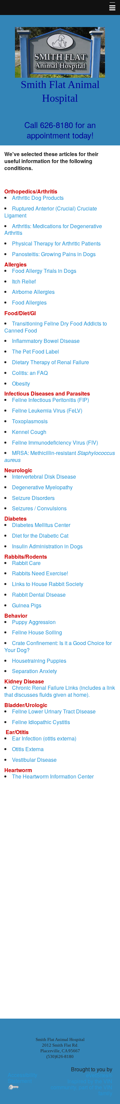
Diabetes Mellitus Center (41, 525)
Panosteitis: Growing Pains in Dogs (54, 254)
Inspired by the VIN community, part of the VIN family (81, 1087)
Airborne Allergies (33, 292)
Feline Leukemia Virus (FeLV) (47, 410)
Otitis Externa (28, 749)
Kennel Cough (29, 432)
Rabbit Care (26, 563)
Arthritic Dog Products (38, 197)
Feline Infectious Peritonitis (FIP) (50, 400)
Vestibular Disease (34, 759)
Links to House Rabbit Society (47, 584)
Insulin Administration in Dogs (47, 546)
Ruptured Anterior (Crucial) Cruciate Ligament (50, 211)
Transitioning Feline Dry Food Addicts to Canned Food (55, 327)
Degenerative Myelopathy (42, 487)
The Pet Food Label (35, 351)
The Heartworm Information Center (53, 776)
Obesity (21, 383)
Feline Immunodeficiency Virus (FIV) (55, 442)
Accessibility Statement (22, 1078)
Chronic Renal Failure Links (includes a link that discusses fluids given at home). (59, 691)
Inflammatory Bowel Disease (46, 341)
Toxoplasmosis (30, 421)
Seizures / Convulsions (39, 508)
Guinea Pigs (26, 605)
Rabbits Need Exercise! (40, 573)
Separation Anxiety (34, 671)
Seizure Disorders (33, 498)
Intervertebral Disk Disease (44, 476)
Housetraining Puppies (39, 660)
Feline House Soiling (37, 632)
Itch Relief (24, 281)
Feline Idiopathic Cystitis (41, 722)
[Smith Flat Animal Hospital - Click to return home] (60, 51)
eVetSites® (99, 1075)
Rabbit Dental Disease (39, 594)
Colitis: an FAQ (30, 373)
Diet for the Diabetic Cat (40, 535)
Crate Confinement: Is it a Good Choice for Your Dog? (58, 646)
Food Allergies (29, 302)
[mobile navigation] (109, 8)
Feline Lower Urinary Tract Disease (54, 711)
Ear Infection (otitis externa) (44, 738)
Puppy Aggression (34, 622)
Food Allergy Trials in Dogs (44, 270)
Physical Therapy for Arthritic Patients (56, 243)
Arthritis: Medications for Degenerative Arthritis (53, 229)
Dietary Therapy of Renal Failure (50, 362)
